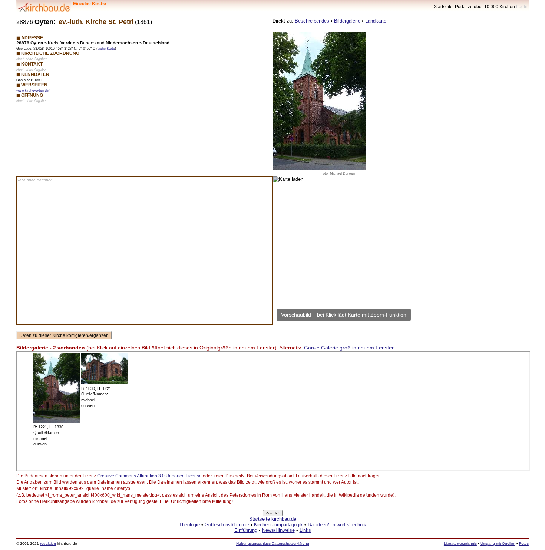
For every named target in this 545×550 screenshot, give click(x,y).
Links (305, 530)
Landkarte (375, 21)
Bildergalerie (347, 21)
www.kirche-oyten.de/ (33, 90)
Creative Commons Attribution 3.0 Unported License (149, 476)
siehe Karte (106, 48)
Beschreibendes (312, 21)
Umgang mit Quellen (497, 543)
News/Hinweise (278, 530)
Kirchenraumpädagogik (278, 524)
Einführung (245, 530)
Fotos (524, 543)
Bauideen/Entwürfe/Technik (337, 524)
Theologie (189, 524)
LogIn (522, 6)
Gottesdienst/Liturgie (227, 524)
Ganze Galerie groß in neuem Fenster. (349, 348)
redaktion (48, 543)
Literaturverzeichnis (460, 543)
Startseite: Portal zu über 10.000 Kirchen (474, 6)
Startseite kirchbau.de (272, 519)
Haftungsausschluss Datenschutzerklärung (272, 543)
